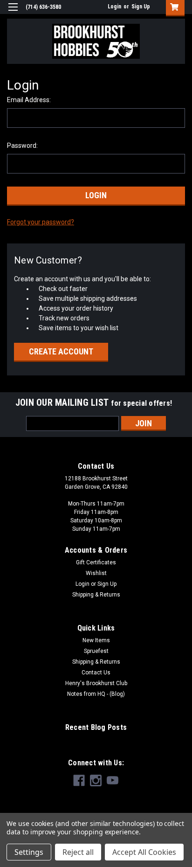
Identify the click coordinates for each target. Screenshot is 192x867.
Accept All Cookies (144, 852)
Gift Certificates (96, 562)
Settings (28, 852)
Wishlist (96, 573)
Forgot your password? (40, 222)
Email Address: (29, 100)
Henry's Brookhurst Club (96, 683)
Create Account (61, 351)
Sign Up (140, 6)
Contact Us (96, 672)
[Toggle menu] (13, 13)
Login (114, 6)
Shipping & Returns (96, 594)
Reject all (78, 852)
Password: (22, 145)
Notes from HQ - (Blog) (96, 694)
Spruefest (96, 651)
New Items (96, 640)
